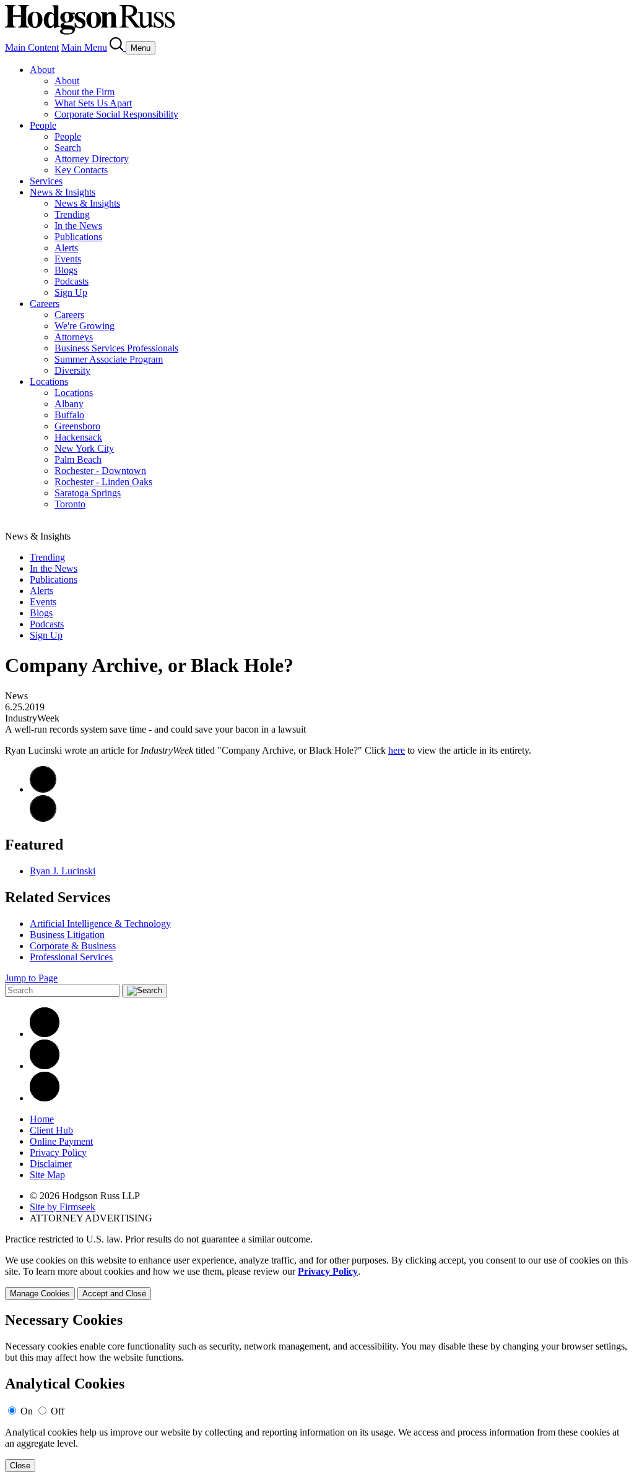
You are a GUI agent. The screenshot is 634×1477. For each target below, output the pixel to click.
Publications (78, 236)
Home (42, 1119)
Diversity (72, 370)
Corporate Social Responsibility (116, 114)
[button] (43, 818)
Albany (69, 403)
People (43, 125)
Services (46, 181)
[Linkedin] (44, 1033)
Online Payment (61, 1141)
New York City (84, 448)
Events (67, 259)
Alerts (66, 248)
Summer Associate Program (108, 359)
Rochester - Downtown (100, 470)
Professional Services (71, 957)
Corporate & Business (73, 946)
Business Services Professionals (116, 348)
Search (67, 147)
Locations (49, 381)
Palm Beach (78, 459)
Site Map (47, 1174)
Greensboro (77, 426)
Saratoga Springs (87, 493)
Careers (44, 303)
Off (57, 1411)
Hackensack (78, 437)
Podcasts (71, 281)
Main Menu (84, 47)
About (42, 69)
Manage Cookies (40, 1293)
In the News (78, 225)
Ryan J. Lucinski (62, 871)
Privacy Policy (58, 1152)
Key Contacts (81, 170)
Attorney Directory (91, 158)
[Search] (118, 47)
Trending (72, 214)
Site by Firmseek (62, 1207)
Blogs (65, 270)
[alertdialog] (317, 1392)
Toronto (69, 504)
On (26, 1411)
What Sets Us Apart (93, 103)
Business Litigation (67, 934)
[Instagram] (44, 1098)
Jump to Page (31, 978)
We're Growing (84, 326)
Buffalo (69, 415)
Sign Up (70, 292)
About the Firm (84, 92)
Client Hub (51, 1130)
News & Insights (62, 192)
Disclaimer (51, 1163)
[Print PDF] (43, 789)
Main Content (32, 47)
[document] (317, 1392)
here (396, 750)
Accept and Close (114, 1293)
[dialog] (317, 1277)
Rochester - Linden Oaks (103, 481)
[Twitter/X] (44, 1066)
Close (20, 1465)
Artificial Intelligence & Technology (100, 923)
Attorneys (73, 337)
